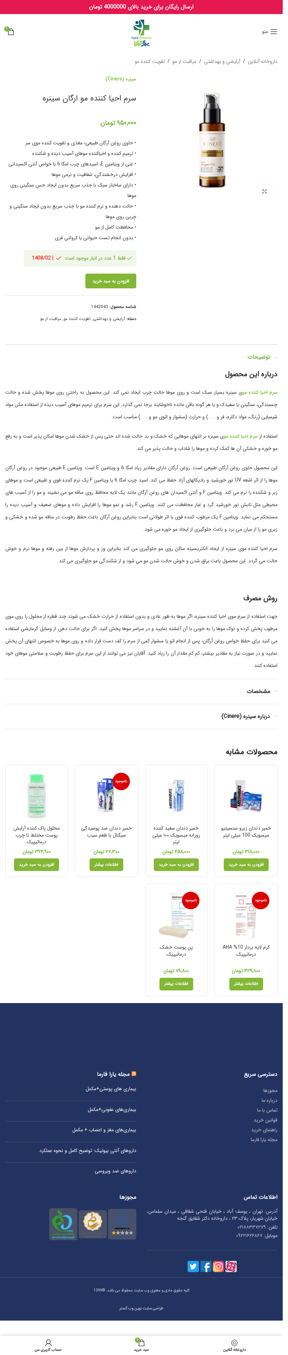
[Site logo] (141, 31)
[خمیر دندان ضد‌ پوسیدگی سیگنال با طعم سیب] (106, 796)
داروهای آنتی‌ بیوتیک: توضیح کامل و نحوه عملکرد (87, 1150)
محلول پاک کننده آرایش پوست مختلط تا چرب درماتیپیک (36, 835)
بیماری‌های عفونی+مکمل (112, 1109)
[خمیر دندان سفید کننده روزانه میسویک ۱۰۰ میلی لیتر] (176, 796)
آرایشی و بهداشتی (222, 61)
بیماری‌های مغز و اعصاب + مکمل (104, 1130)
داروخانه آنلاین (262, 61)
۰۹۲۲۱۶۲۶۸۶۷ (249, 1235)
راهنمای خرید (264, 1130)
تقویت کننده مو (150, 61)
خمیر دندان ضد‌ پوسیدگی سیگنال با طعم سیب (106, 831)
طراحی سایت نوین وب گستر (141, 1308)
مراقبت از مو (184, 61)
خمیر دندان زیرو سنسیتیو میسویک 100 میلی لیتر (246, 831)
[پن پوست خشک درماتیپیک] (176, 915)
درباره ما (269, 1100)
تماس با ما (267, 1110)
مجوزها (270, 1090)
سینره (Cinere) (121, 79)
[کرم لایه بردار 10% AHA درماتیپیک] (246, 915)
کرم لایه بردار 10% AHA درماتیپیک (246, 950)
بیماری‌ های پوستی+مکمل (111, 1089)
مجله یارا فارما (264, 1140)
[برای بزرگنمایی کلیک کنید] (264, 191)
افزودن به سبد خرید (110, 281)
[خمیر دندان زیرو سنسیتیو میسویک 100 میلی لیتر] (246, 796)
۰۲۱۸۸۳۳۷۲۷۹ (251, 1227)
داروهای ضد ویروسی (115, 1171)
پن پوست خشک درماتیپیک (176, 950)
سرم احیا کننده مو (259, 392)
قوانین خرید (265, 1120)
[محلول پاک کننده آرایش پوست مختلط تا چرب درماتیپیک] (37, 796)
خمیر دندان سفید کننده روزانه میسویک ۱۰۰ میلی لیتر (176, 835)
